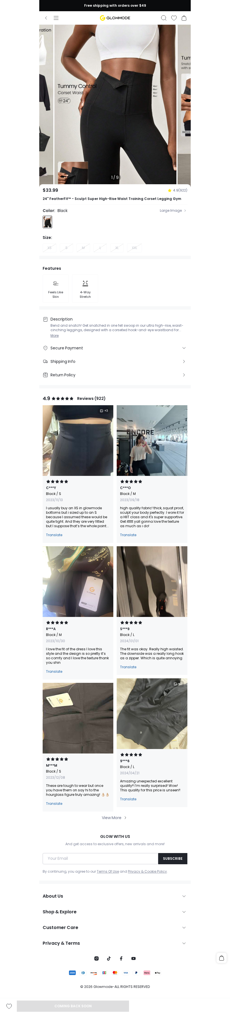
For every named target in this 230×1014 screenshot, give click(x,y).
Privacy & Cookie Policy (147, 872)
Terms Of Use (108, 872)
